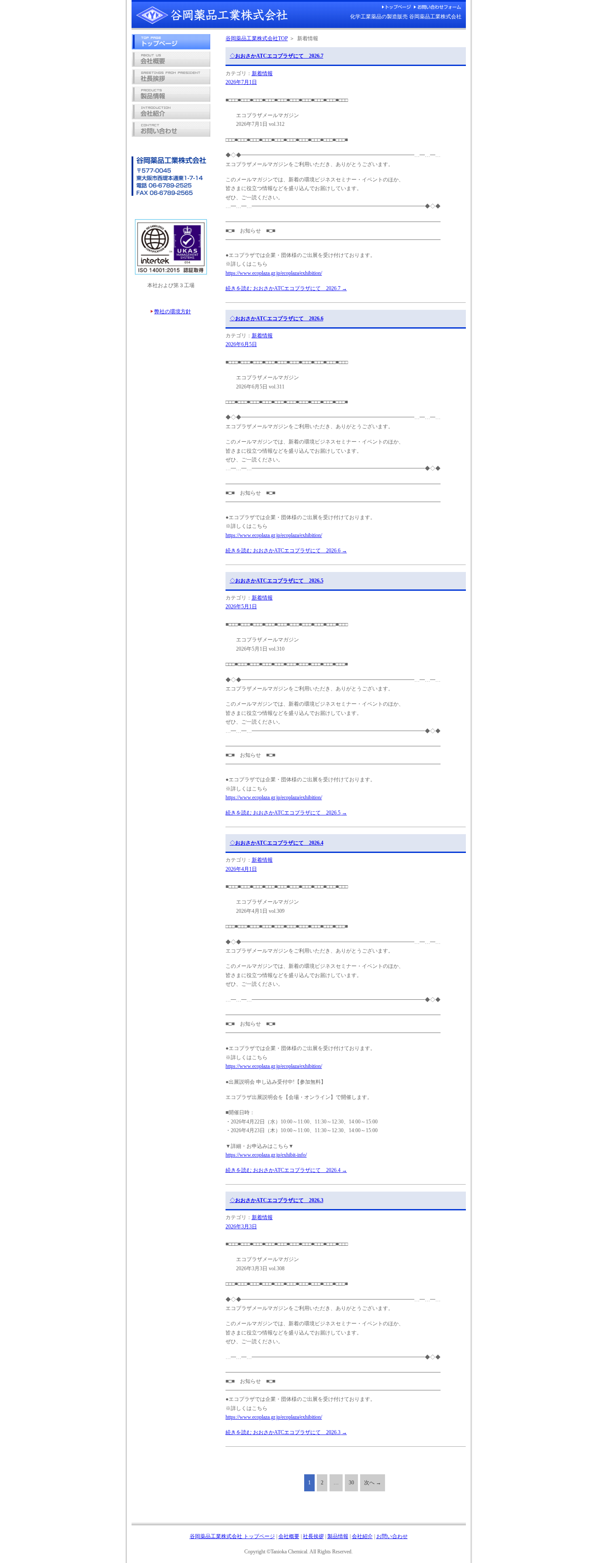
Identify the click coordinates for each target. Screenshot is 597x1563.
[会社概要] (171, 65)
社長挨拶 (313, 1536)
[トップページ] (171, 48)
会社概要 (288, 1536)
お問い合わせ (392, 1536)
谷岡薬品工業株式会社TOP (257, 38)
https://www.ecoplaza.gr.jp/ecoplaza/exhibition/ (274, 273)
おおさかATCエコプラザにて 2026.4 (276, 843)
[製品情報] (171, 100)
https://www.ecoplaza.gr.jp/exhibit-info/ (266, 1155)
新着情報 (262, 73)
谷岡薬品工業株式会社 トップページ (232, 1536)
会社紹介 (362, 1536)
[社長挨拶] (171, 83)
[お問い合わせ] (171, 135)
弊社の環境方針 (172, 311)
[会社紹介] (171, 117)
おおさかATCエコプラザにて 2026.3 (276, 1200)
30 (351, 1483)
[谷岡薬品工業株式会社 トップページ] (211, 23)
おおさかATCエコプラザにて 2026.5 (276, 581)
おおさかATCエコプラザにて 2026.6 (276, 318)
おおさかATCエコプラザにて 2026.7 (276, 56)
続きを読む (286, 288)
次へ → (372, 1483)
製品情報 (337, 1536)
